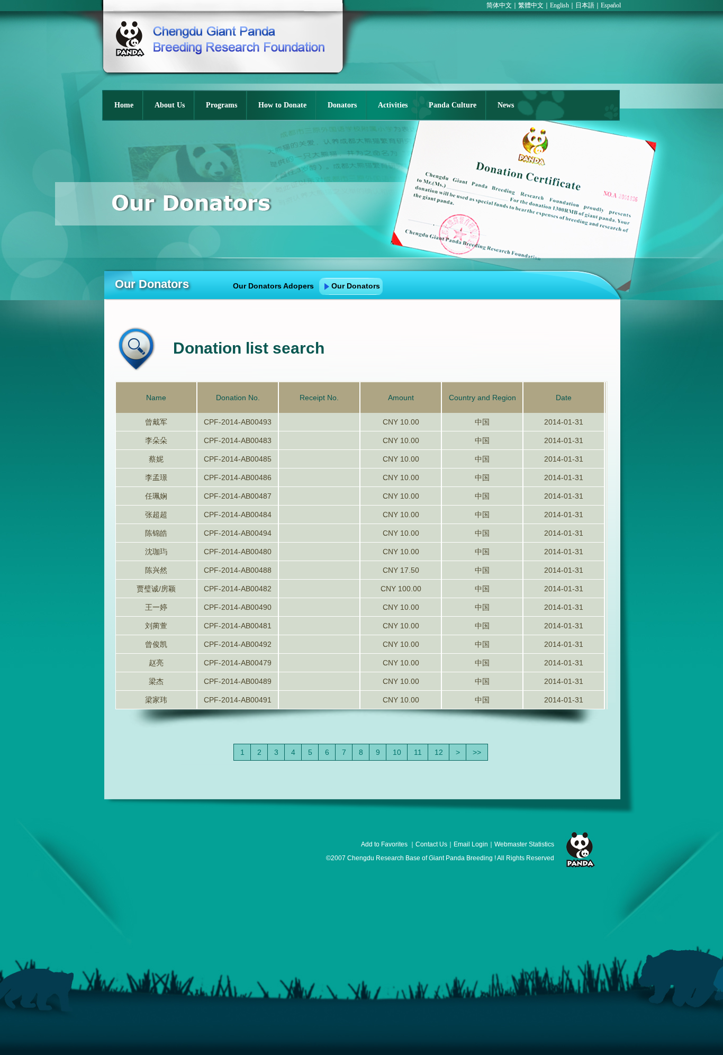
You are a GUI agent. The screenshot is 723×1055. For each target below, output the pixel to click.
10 (397, 752)
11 (418, 752)
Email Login (471, 844)
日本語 (584, 5)
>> (477, 752)
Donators (342, 105)
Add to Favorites (384, 844)
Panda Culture (452, 105)
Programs (221, 105)
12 (439, 752)
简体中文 (499, 5)
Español (611, 5)
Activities (393, 105)
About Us (170, 105)
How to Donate (282, 105)
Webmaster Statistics (524, 844)
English (559, 5)
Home (123, 105)
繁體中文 (531, 5)
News (506, 105)
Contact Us (431, 844)
